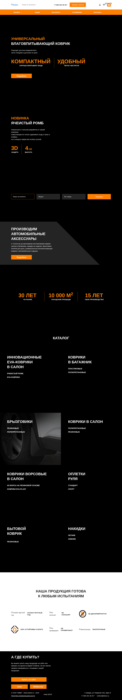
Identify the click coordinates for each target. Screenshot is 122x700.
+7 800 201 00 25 (60, 5)
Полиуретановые (77, 372)
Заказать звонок (78, 5)
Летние (71, 535)
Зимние (72, 539)
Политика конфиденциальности (23, 696)
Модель (40, 196)
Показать (99, 197)
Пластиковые (75, 369)
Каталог (17, 12)
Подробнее (21, 76)
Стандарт (73, 485)
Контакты (97, 12)
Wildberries (38, 687)
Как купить (56, 12)
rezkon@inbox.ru (103, 696)
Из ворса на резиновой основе (23, 485)
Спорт (71, 489)
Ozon (19, 687)
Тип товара (67, 196)
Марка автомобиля (19, 196)
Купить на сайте (29, 680)
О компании (77, 12)
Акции (37, 12)
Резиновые (13, 428)
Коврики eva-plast (16, 489)
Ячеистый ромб (15, 374)
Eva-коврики (13, 377)
